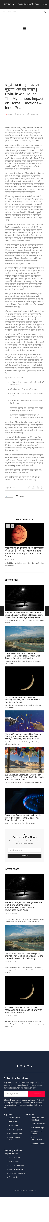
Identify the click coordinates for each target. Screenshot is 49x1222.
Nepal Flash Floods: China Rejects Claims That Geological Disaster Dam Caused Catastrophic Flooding (22, 655)
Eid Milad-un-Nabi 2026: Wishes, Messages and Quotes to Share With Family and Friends (22, 699)
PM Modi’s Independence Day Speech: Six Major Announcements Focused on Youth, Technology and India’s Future (23, 736)
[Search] (45, 12)
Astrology (34, 114)
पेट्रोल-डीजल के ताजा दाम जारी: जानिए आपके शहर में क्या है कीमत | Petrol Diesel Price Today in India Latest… (23, 817)
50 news (20, 496)
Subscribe (24, 856)
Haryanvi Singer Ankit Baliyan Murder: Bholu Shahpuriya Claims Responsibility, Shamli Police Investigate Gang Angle (24, 615)
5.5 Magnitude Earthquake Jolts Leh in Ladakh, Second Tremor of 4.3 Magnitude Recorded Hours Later (24, 777)
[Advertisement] (24, 53)
